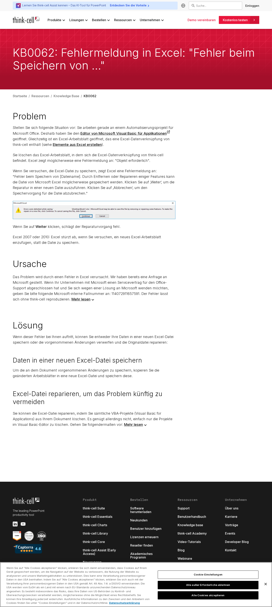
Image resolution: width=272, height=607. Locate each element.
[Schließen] (265, 584)
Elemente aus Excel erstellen (77, 144)
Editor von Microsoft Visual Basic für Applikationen (123, 133)
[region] (136, 584)
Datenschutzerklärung (124, 602)
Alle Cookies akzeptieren (208, 595)
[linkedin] (15, 524)
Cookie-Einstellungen (208, 574)
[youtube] (23, 524)
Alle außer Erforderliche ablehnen (208, 584)
